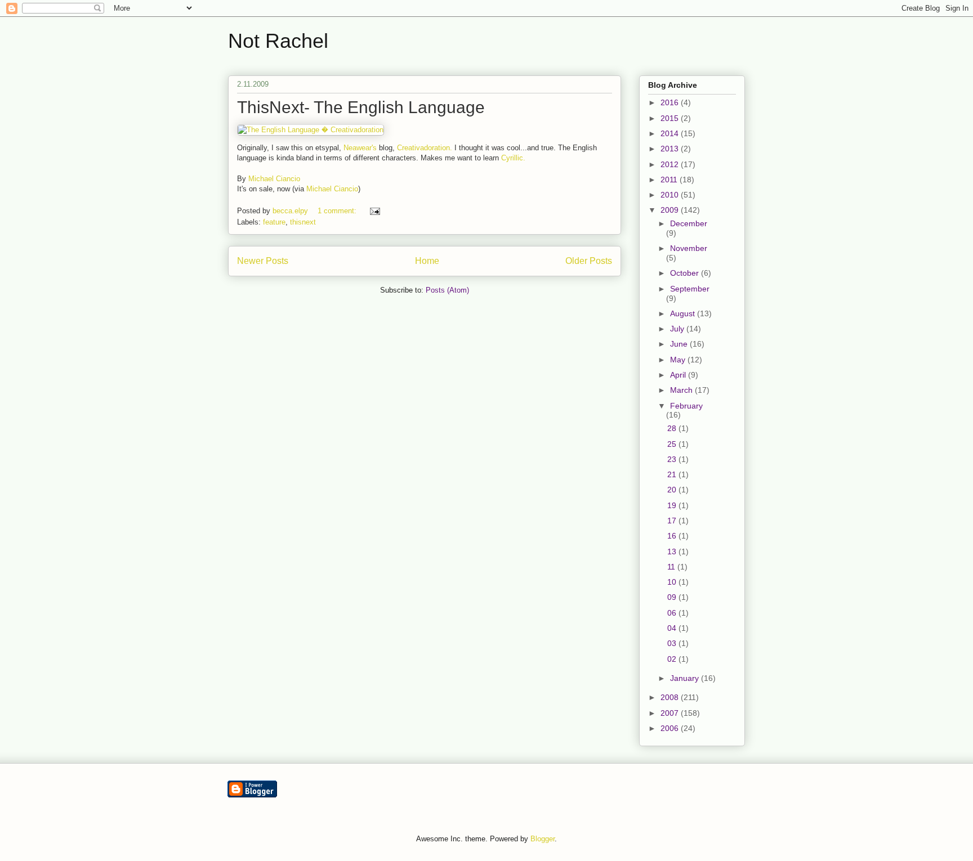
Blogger (542, 839)
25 (673, 444)
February (686, 405)
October (685, 272)
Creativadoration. (424, 148)
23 (673, 459)
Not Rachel (278, 40)
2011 (670, 179)
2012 (670, 164)
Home (427, 261)
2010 (670, 194)
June (680, 343)
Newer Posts (262, 261)
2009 (670, 209)
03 (673, 643)
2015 (670, 118)
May (679, 359)
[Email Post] (374, 211)
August (683, 313)
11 (672, 566)
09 (673, 597)
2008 (670, 697)
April (679, 374)
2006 (670, 728)
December (688, 223)
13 (673, 551)
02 (673, 658)
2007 (670, 713)
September (689, 288)
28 (673, 428)
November (688, 248)
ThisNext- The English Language (361, 107)
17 (673, 520)
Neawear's (360, 148)
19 (673, 505)
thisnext (303, 222)
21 (673, 474)
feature (274, 222)
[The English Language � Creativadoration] (310, 129)
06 (673, 612)
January (685, 678)
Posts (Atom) (447, 290)
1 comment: (338, 211)
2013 (670, 148)
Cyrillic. (513, 158)
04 (673, 628)
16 (673, 535)
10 (673, 581)
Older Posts (588, 261)
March (682, 389)
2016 (670, 102)
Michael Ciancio (274, 178)
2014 (670, 133)
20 (673, 489)
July (678, 328)
